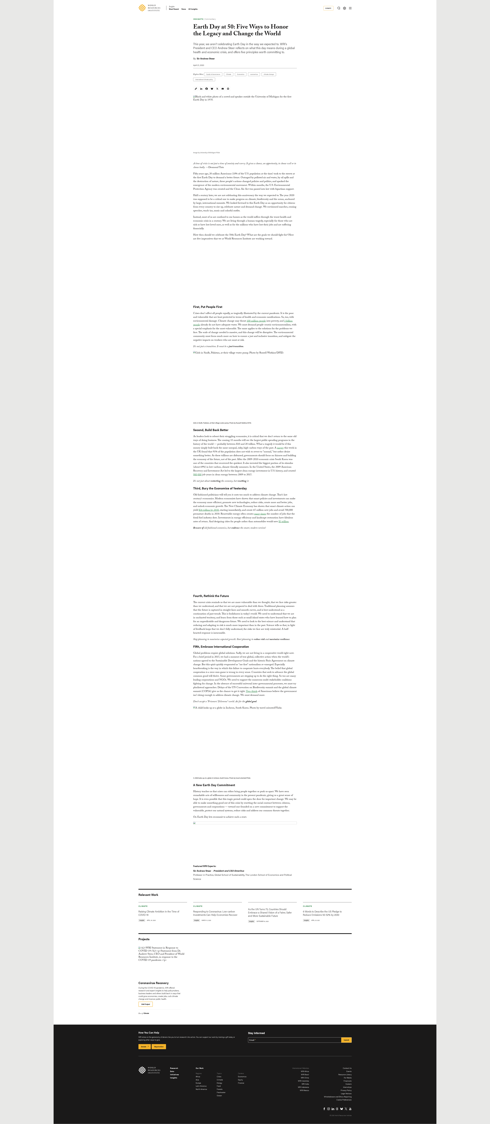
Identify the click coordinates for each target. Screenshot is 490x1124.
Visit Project (145, 1004)
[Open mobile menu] (350, 8)
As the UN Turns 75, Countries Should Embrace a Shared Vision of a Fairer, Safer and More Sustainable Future (270, 912)
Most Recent (174, 9)
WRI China (305, 1077)
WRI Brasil (305, 1074)
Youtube (350, 1109)
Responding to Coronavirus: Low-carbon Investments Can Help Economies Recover (215, 913)
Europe (198, 1083)
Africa (198, 1076)
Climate (228, 74)
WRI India (305, 1084)
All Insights (193, 9)
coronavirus (254, 74)
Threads (337, 1109)
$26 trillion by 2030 (209, 510)
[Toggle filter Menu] (344, 8)
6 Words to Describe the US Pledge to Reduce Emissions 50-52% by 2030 (322, 913)
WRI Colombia (303, 1081)
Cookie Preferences (344, 1099)
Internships (347, 1087)
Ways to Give (158, 1046)
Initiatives (174, 1074)
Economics (240, 74)
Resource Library (345, 1074)
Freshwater (221, 1092)
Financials (348, 1081)
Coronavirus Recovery (153, 983)
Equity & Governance (213, 74)
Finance (241, 1083)
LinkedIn (333, 1109)
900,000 (197, 475)
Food (219, 1086)
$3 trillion (284, 522)
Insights (171, 7)
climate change (269, 74)
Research (174, 1068)
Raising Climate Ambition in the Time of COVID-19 (158, 913)
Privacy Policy (346, 1090)
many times (260, 514)
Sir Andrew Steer (206, 58)
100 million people (256, 321)
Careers (349, 1084)
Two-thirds (251, 691)
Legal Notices (346, 1093)
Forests (220, 1089)
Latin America (201, 1086)
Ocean (219, 1095)
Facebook (324, 1109)
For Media (348, 1077)
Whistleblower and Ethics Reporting (338, 1096)
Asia (197, 1079)
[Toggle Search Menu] (339, 8)
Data (172, 1071)
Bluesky (341, 1109)
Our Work (200, 1068)
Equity (240, 1079)
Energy (219, 1083)
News (183, 9)
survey (280, 448)
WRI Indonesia (303, 1087)
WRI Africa (305, 1071)
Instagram (328, 1109)
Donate (328, 8)
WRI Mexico (304, 1090)
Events (349, 1071)
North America (201, 1089)
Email (251, 1040)
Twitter (346, 1109)
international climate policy (204, 79)
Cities (219, 1076)
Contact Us (347, 1068)
